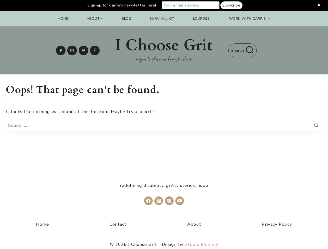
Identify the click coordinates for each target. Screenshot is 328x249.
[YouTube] (95, 50)
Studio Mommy (201, 244)
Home (63, 18)
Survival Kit (162, 18)
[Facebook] (61, 50)
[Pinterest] (83, 50)
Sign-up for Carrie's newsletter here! (121, 5)
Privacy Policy (277, 224)
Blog (126, 18)
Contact (118, 224)
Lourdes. (202, 18)
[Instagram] (72, 50)
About (194, 224)
